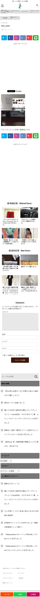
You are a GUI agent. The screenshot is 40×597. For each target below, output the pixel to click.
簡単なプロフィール (15, 18)
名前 (4, 334)
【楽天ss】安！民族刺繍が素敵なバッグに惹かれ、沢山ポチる (21, 444)
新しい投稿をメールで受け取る (14, 355)
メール (4, 341)
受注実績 (5, 18)
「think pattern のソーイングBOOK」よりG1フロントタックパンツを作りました (21, 548)
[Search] (36, 376)
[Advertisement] (20, 67)
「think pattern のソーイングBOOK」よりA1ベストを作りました (21, 536)
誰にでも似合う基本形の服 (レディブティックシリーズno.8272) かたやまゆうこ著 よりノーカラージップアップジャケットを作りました (21, 416)
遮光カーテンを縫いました (14, 403)
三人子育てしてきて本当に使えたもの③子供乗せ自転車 (21, 513)
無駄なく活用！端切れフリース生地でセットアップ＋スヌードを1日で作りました (21, 432)
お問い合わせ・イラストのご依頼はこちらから (5, 11)
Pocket (19, 91)
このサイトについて (15, 11)
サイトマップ (25, 11)
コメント (5, 312)
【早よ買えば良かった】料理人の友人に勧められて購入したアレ (21, 393)
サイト (4, 348)
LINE (20, 594)
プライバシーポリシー (35, 11)
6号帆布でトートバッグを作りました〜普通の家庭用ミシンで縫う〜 (21, 525)
